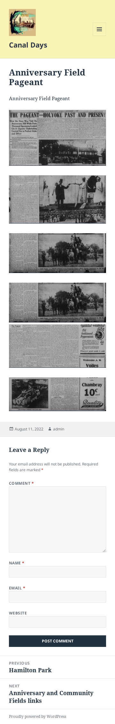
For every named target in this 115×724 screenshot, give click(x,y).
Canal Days (28, 44)
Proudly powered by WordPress (37, 716)
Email (17, 588)
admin (58, 429)
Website (18, 613)
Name (17, 563)
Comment (21, 483)
